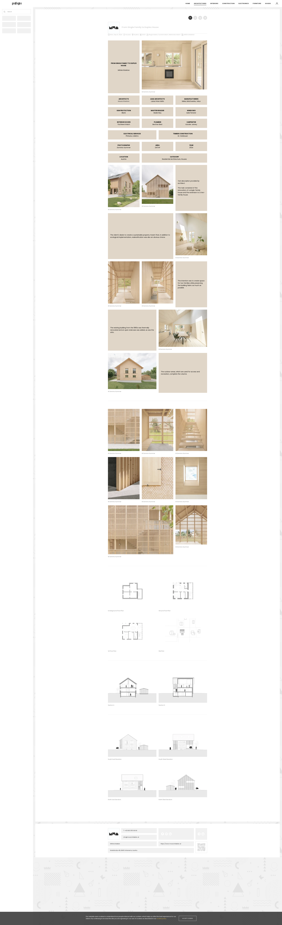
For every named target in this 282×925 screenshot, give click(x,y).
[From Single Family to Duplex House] (174, 41)
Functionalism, (163, 35)
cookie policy (161, 919)
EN (190, 18)
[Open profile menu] (277, 3)
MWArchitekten (189, 35)
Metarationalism (175, 35)
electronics (243, 3)
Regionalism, (153, 35)
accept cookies (187, 918)
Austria (136, 35)
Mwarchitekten (123, 101)
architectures (200, 3)
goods (268, 3)
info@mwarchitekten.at (131, 837)
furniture (257, 3)
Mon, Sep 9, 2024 (116, 35)
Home (188, 3)
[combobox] (7, 12)
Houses (128, 35)
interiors (214, 3)
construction (228, 3)
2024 (144, 35)
